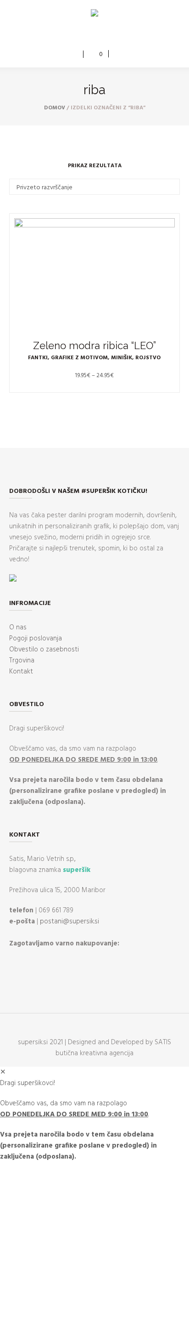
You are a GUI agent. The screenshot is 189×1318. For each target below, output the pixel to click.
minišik (121, 357)
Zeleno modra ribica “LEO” (94, 345)
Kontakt (21, 671)
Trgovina (21, 660)
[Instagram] (100, 35)
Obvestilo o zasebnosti (44, 649)
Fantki (38, 357)
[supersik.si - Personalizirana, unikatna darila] (94, 14)
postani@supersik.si (69, 921)
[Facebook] (87, 35)
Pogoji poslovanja (35, 638)
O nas (18, 627)
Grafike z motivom (79, 357)
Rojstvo (148, 357)
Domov (54, 108)
